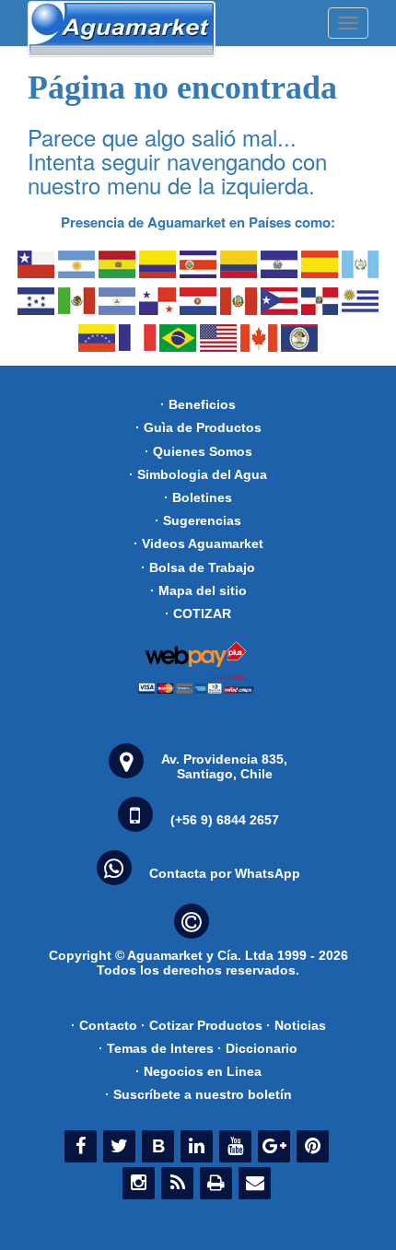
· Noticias (296, 1025)
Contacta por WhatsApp (224, 873)
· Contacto (104, 1025)
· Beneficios (198, 404)
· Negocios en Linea (198, 1071)
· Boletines (198, 497)
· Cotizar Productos (201, 1025)
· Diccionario (257, 1048)
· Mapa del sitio (198, 590)
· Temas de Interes (156, 1048)
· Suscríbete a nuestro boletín (198, 1094)
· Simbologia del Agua (198, 474)
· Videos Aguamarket (198, 543)
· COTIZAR (198, 613)
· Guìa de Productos (198, 427)
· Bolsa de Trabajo (198, 567)
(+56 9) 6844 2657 (224, 819)
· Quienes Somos (198, 451)
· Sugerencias (198, 520)
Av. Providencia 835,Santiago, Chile (224, 766)
